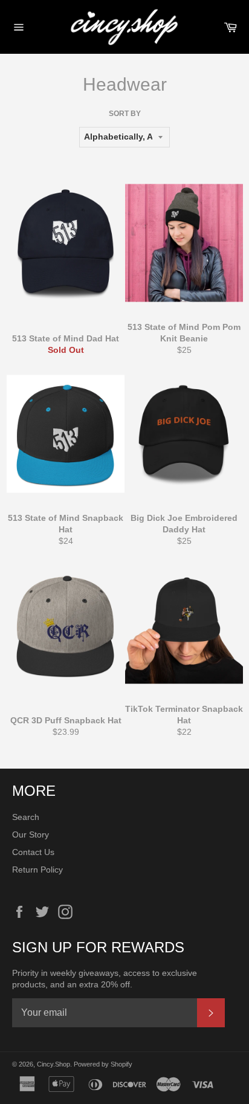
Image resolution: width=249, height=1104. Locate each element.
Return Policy (37, 869)
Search (25, 817)
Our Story (30, 834)
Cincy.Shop (53, 1064)
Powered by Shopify (103, 1064)
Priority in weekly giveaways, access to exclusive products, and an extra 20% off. (104, 978)
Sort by (125, 113)
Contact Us (33, 852)
